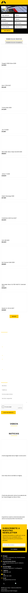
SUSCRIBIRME (14, 549)
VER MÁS (14, 316)
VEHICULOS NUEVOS (14, 39)
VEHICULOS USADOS (14, 42)
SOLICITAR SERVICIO (8, 412)
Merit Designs (13, 591)
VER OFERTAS (7, 30)
